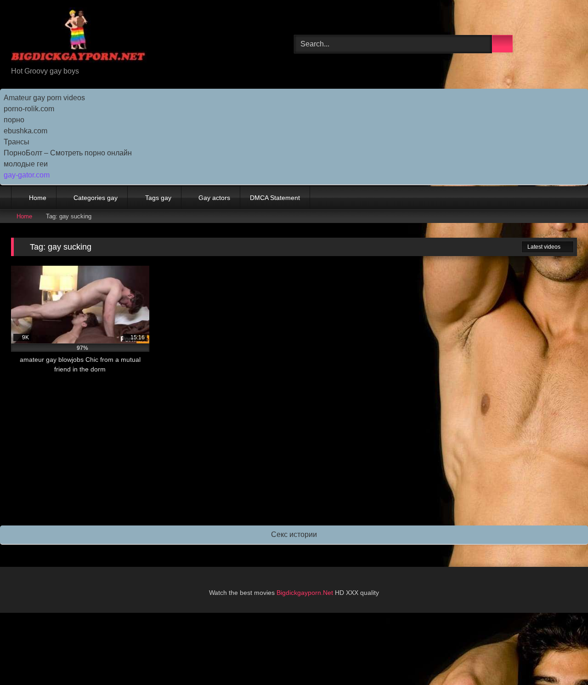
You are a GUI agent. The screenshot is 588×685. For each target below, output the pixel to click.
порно (14, 120)
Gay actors (214, 197)
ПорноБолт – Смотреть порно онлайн (68, 153)
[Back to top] (560, 658)
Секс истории (294, 534)
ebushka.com (25, 131)
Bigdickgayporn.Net (306, 592)
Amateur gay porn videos (44, 98)
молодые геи (26, 164)
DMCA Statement (275, 197)
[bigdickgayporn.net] (79, 36)
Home (37, 197)
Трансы (16, 142)
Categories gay (96, 197)
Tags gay (158, 197)
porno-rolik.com (29, 109)
